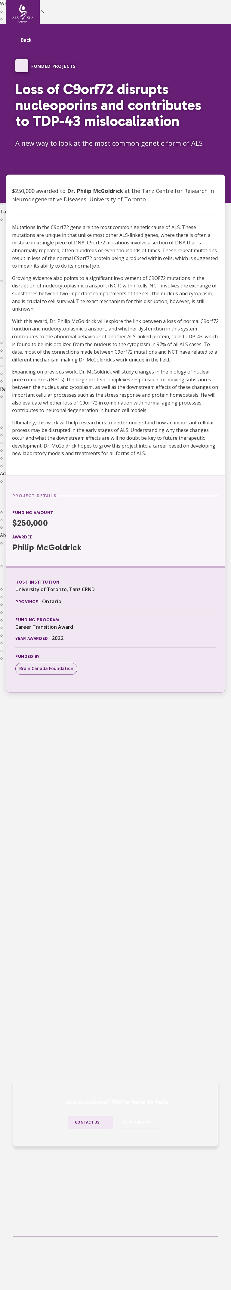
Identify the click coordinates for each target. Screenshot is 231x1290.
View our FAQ (136, 1122)
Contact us (87, 1122)
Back (26, 40)
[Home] (23, 13)
